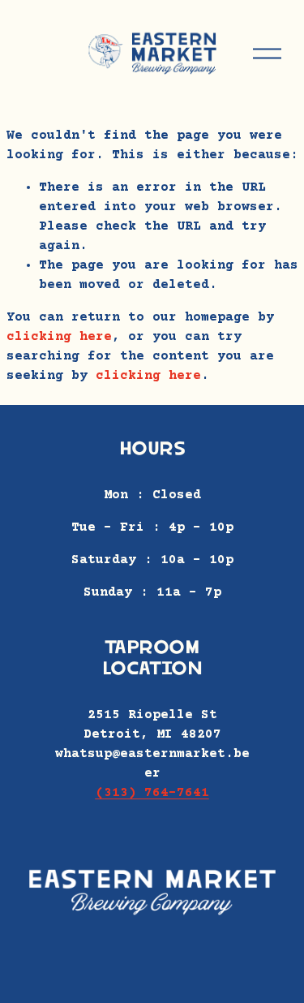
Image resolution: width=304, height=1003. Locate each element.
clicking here (59, 336)
